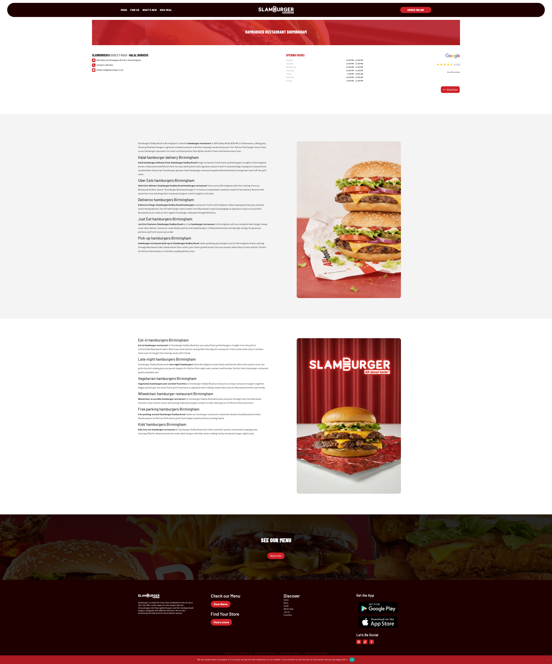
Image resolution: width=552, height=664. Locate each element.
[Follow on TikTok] (365, 642)
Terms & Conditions (315, 653)
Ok (352, 659)
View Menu (221, 604)
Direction (452, 89)
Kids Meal (166, 10)
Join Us (287, 612)
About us (230, 653)
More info (276, 556)
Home (286, 600)
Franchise (288, 615)
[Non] (548, 659)
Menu (124, 10)
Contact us (245, 653)
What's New (289, 609)
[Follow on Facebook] (371, 642)
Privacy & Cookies (266, 653)
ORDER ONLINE (415, 10)
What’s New (149, 10)
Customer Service (290, 653)
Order (286, 606)
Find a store (221, 622)
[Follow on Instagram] (358, 642)
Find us (134, 10)
